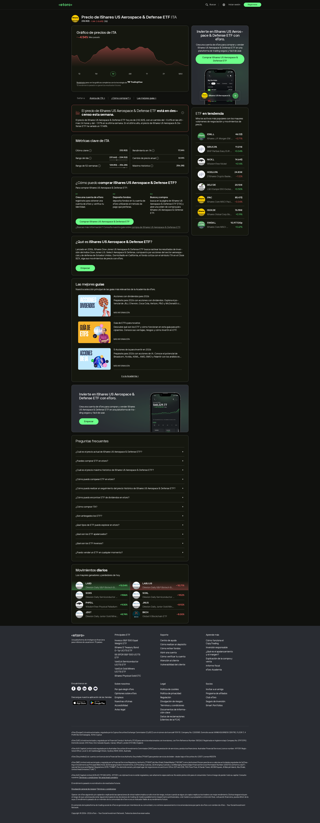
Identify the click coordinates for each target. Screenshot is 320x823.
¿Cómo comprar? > (121, 98)
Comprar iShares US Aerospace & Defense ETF (220, 59)
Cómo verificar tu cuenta (172, 656)
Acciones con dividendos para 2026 (131, 296)
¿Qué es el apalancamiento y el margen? (219, 653)
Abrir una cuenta (168, 652)
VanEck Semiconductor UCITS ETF (126, 663)
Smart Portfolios (214, 705)
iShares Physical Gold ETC (128, 676)
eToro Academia (214, 669)
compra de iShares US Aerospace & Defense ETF (156, 227)
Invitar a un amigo (215, 689)
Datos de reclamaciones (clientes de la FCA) (172, 718)
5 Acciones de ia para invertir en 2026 (132, 349)
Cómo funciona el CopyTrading (215, 642)
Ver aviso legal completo (108, 778)
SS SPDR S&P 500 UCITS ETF (127, 656)
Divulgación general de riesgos (84, 789)
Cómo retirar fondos (170, 648)
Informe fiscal (213, 665)
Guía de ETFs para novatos (127, 323)
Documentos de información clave (173, 711)
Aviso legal (120, 709)
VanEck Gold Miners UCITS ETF (125, 670)
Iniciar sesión (234, 4)
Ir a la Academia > (130, 376)
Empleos (119, 697)
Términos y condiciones (172, 705)
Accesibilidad (121, 705)
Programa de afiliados (216, 693)
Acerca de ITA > (97, 98)
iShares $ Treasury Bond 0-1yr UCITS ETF (127, 649)
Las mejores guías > (146, 98)
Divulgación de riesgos (171, 701)
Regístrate (81, 83)
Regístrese (252, 4)
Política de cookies (169, 689)
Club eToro (211, 697)
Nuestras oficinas (123, 701)
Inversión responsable (217, 647)
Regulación (165, 697)
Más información (122, 313)
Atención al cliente (169, 660)
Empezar (85, 268)
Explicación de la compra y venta (219, 660)
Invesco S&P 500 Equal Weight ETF (126, 642)
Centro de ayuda (168, 640)
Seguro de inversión (215, 701)
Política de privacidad (170, 693)
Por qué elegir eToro (124, 689)
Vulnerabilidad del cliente (172, 664)
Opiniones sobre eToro (126, 693)
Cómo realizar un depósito (173, 644)
